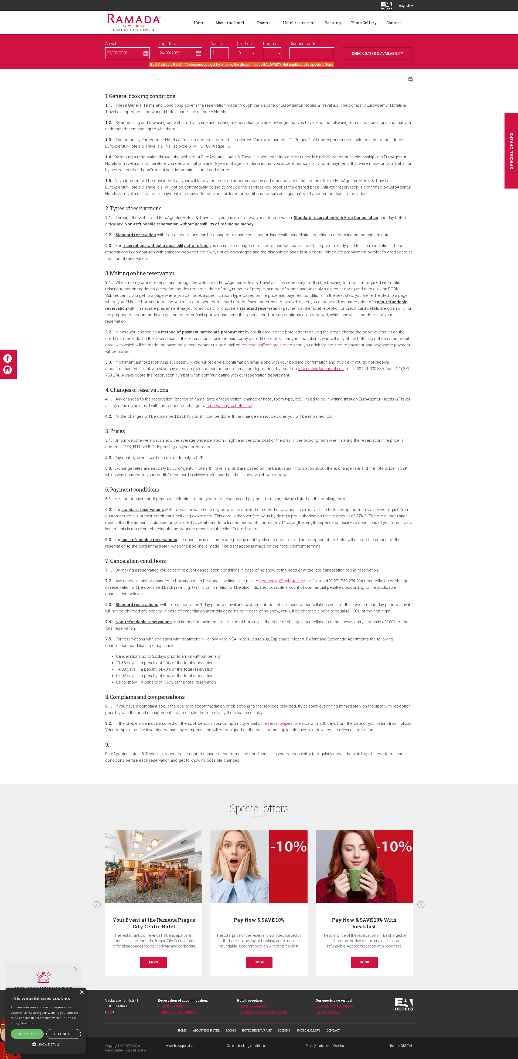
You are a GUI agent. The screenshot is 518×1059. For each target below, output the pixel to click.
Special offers (511, 151)
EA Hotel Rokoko (328, 1012)
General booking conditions (246, 1046)
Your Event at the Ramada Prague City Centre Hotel (154, 923)
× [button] (82, 992)
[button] (46, 1044)
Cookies (338, 1046)
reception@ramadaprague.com (263, 1012)
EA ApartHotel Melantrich (334, 1006)
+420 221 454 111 (253, 1006)
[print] (410, 79)
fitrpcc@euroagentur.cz (178, 1012)
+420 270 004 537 (174, 1006)
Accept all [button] (27, 1034)
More (154, 962)
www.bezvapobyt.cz (180, 1046)
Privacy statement (318, 1046)
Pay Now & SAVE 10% (259, 920)
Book (259, 962)
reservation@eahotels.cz (264, 345)
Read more (29, 1023)
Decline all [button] (63, 1034)
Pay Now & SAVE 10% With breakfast (364, 923)
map (109, 1012)
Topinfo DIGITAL (401, 1046)
